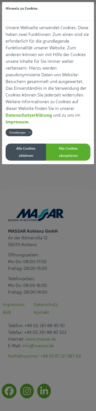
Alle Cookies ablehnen (25, 152)
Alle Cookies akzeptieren (68, 152)
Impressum (17, 122)
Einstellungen (17, 132)
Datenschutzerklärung (29, 115)
